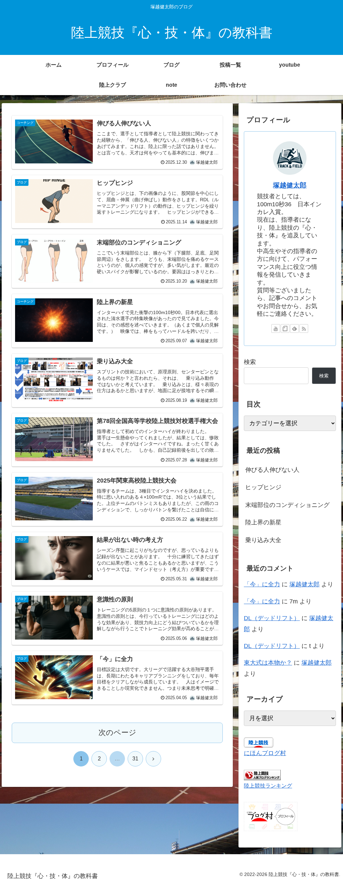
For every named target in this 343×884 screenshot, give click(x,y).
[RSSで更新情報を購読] (303, 328)
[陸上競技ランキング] (262, 774)
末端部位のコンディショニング (287, 505)
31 (135, 758)
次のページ (117, 732)
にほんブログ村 (265, 753)
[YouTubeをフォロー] (275, 328)
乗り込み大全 (263, 540)
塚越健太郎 (289, 185)
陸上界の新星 (263, 522)
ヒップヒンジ (263, 487)
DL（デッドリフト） (272, 618)
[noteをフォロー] (285, 328)
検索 (250, 362)
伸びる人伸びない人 (272, 469)
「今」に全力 (262, 584)
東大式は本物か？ (268, 662)
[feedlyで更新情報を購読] (294, 328)
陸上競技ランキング (268, 786)
